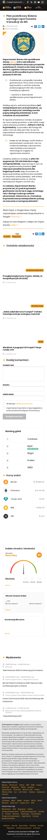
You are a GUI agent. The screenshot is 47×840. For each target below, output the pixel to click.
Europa (35, 816)
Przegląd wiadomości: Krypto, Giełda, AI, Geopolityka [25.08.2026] (15, 2)
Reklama (6, 825)
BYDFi (39, 800)
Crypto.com (24, 803)
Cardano (30, 787)
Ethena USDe (7, 792)
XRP (39, 6)
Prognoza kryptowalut (11, 816)
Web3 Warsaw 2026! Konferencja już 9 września (23, 670)
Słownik (14, 825)
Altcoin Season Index (15, 596)
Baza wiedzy (23, 825)
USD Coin (5, 787)
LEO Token (23, 792)
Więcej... (7, 633)
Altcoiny (15, 813)
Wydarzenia (13, 657)
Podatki (7, 236)
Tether (21, 785)
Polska (8, 813)
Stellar (37, 789)
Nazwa (6, 385)
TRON (23, 787)
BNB (28, 6)
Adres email (8, 394)
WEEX (30, 468)
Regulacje (16, 236)
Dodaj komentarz (14, 416)
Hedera (32, 792)
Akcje (41, 342)
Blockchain (6, 809)
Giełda (30, 809)
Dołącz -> (15, 225)
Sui (15, 792)
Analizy (41, 811)
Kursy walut (13, 475)
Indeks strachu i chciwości (20, 548)
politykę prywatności (24, 403)
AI (2, 813)
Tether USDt (16, 499)
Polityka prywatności (23, 828)
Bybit (30, 446)
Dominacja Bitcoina (14, 619)
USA (14, 809)
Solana (39, 785)
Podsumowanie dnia (35, 270)
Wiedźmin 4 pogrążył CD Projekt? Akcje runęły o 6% (22, 348)
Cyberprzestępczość (28, 811)
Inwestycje (25, 813)
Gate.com (14, 803)
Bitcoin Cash (28, 789)
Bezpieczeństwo (8, 818)
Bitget (30, 453)
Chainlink (17, 789)
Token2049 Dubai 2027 (12, 716)
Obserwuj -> (16, 216)
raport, (13, 62)
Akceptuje (19, 403)
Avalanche (41, 792)
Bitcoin (7, 6)
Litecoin (5, 794)
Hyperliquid (6, 789)
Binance (5, 803)
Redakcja (14, 29)
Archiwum (36, 828)
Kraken (31, 460)
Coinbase (32, 439)
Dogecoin (15, 787)
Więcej (7, 585)
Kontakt (41, 825)
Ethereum (18, 6)
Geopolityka (36, 813)
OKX (32, 803)
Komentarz (8, 365)
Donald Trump (37, 306)
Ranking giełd (13, 431)
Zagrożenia (26, 816)
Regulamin (10, 828)
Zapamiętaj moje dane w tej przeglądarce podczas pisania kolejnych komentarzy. (24, 409)
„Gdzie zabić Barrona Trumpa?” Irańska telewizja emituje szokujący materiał (22, 312)
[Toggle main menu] (42, 2)
